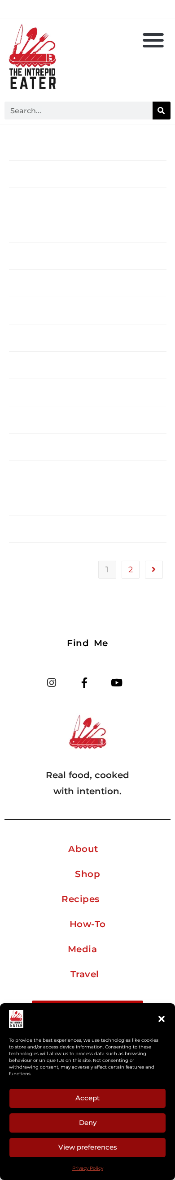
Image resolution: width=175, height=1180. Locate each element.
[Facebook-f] (84, 682)
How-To (88, 924)
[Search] (162, 110)
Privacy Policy (87, 1168)
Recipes (80, 899)
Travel (84, 974)
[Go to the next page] (154, 570)
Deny (87, 1122)
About (83, 848)
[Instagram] (51, 682)
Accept (87, 1098)
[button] (161, 1018)
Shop (87, 874)
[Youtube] (116, 682)
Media (82, 949)
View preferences (87, 1147)
